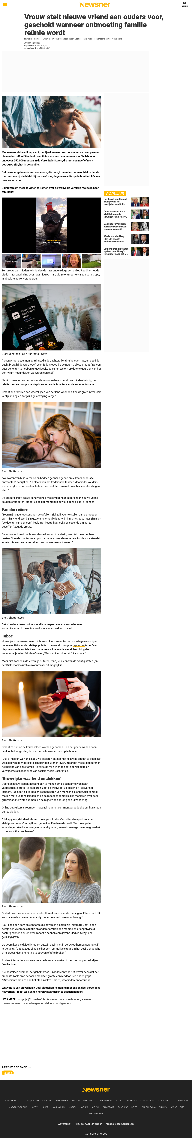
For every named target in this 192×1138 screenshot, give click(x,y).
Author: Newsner (32, 43)
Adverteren (64, 1124)
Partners (123, 1107)
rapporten (79, 645)
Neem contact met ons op (88, 1124)
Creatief (46, 1101)
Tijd (182, 1107)
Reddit (84, 270)
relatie (7, 1072)
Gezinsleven (164, 1101)
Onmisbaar (108, 1107)
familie (34, 164)
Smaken (163, 1107)
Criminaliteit (62, 1101)
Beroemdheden (12, 1101)
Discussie (88, 1101)
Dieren (76, 1101)
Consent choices (96, 1133)
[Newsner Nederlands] (95, 5)
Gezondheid (181, 1101)
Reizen (134, 1107)
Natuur (84, 1107)
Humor (44, 1107)
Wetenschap (96, 1113)
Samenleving (149, 1107)
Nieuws (95, 1107)
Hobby (34, 1107)
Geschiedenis (148, 1101)
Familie (37, 39)
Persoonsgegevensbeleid (120, 1124)
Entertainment (104, 1101)
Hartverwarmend (17, 1107)
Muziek (72, 1107)
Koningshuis (58, 1107)
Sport (174, 1107)
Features (132, 1101)
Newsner (28, 39)
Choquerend (32, 1101)
